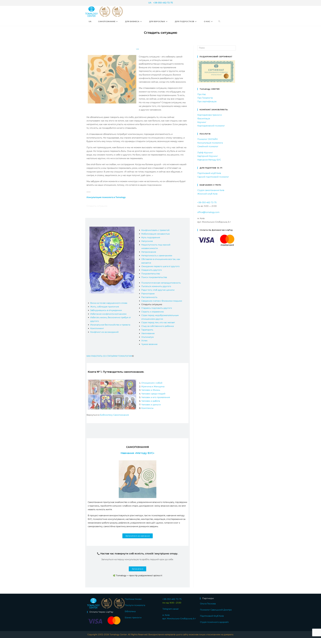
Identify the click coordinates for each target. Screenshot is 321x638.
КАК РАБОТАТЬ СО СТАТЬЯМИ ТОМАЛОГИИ (109, 356)
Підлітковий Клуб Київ (212, 616)
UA (149, 3)
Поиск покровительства (154, 277)
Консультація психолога (210, 143)
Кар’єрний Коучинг (207, 156)
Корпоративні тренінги (209, 115)
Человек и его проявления (155, 397)
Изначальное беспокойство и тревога (110, 325)
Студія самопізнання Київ (210, 190)
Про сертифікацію (207, 101)
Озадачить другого (151, 270)
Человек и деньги (151, 404)
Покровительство (150, 273)
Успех (144, 340)
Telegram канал (170, 609)
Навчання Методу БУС (209, 160)
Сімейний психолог (207, 146)
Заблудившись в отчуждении (106, 310)
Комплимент (97, 328)
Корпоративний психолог (211, 126)
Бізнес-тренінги (133, 617)
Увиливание (148, 333)
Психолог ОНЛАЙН (207, 139)
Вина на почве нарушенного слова (108, 303)
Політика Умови (133, 599)
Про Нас (201, 94)
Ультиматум (147, 337)
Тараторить (147, 330)
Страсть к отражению (152, 312)
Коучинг (201, 122)
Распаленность (149, 297)
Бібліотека (130, 611)
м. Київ (166, 615)
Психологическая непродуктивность (161, 283)
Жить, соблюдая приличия (104, 307)
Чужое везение (149, 344)
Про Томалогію (205, 98)
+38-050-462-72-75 (163, 3)
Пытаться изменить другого (156, 286)
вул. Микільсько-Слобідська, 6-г (179, 618)
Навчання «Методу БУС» (137, 453)
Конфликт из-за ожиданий (104, 332)
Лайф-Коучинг (205, 152)
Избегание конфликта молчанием (108, 314)
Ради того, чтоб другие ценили (158, 290)
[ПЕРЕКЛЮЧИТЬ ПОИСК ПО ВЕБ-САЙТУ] (219, 21)
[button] (137, 535)
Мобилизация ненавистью (155, 234)
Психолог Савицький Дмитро (216, 610)
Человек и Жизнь (150, 390)
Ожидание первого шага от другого (160, 266)
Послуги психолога (135, 605)
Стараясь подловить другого (156, 308)
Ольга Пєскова (208, 603)
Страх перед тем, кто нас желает (158, 322)
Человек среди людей (153, 394)
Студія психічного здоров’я (214, 622)
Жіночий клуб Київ (207, 194)
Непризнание (148, 252)
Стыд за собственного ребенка (157, 326)
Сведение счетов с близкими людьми (161, 301)
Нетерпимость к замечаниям (156, 255)
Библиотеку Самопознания (114, 415)
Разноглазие (148, 293)
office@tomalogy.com (208, 212)
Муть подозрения (150, 237)
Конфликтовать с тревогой (155, 230)
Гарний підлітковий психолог (213, 177)
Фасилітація (203, 118)
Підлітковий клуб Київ (209, 173)
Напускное (147, 241)
